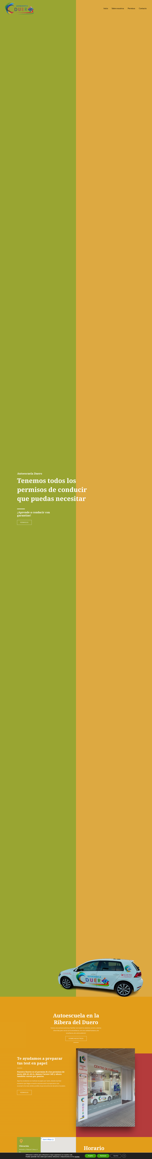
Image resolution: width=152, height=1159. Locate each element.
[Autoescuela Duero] (20, 8)
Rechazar (103, 1156)
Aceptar (90, 1156)
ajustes (77, 1157)
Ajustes (115, 1156)
